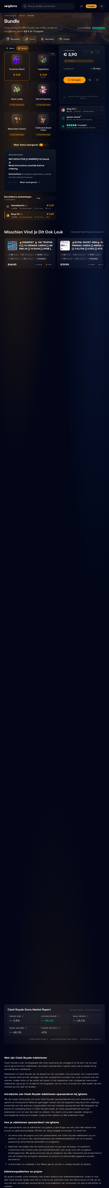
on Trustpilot (34, 31)
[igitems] (10, 6)
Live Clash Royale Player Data (63, 1039)
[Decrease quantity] (85, 52)
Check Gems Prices (38, 1039)
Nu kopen (76, 80)
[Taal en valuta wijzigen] (81, 6)
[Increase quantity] (97, 52)
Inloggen (91, 6)
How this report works (90, 1039)
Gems (22, 15)
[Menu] (101, 6)
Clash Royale (10, 15)
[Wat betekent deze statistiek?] (23, 1016)
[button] (30, 207)
